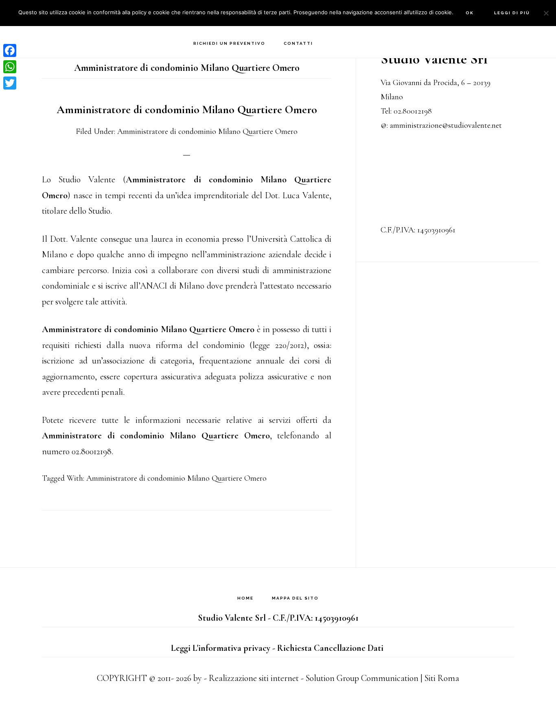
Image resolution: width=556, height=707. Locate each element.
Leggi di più (512, 13)
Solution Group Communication (362, 678)
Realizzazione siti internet (254, 678)
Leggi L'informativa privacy (220, 648)
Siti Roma (442, 678)
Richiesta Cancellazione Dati (330, 648)
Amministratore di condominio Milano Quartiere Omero (187, 109)
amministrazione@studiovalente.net (446, 125)
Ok (470, 13)
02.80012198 (413, 111)
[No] (546, 13)
